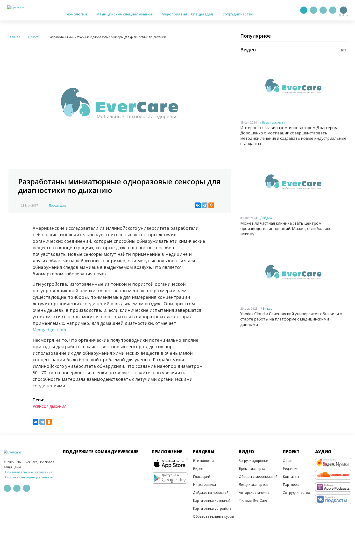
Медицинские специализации (124, 14)
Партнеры (291, 484)
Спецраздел (202, 14)
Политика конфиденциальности (28, 477)
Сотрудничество (237, 14)
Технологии (76, 14)
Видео (267, 218)
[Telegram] (313, 10)
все (344, 50)
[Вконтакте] (323, 10)
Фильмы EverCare (253, 500)
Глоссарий (201, 476)
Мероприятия (174, 14)
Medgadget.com (49, 330)
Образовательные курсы (213, 516)
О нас (287, 460)
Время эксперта (273, 122)
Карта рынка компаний (212, 500)
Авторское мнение (254, 492)
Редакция (290, 468)
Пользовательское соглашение (28, 472)
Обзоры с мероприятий (258, 476)
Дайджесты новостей (210, 492)
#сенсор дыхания (49, 406)
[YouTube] (332, 10)
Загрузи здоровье (253, 460)
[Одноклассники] (211, 205)
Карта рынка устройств (212, 508)
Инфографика (204, 484)
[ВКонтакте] (198, 205)
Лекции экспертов (253, 484)
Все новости (203, 460)
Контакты (291, 476)
